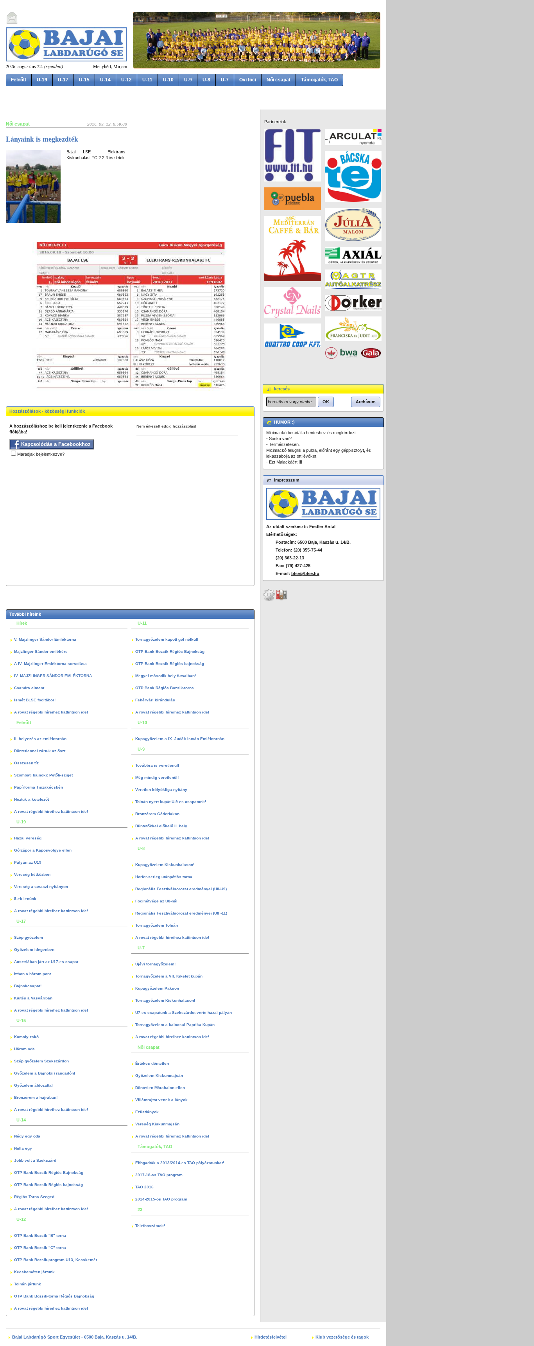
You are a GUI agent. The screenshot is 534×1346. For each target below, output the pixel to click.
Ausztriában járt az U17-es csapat (46, 962)
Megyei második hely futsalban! (165, 676)
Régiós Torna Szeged (34, 1197)
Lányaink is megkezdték (42, 139)
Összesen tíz (26, 763)
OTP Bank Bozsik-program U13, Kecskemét (55, 1260)
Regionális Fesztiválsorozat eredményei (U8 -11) (181, 913)
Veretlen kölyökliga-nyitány (161, 789)
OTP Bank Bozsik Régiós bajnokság (48, 1184)
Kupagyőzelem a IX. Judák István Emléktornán (179, 739)
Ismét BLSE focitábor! (35, 700)
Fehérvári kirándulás (155, 700)
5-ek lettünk (25, 899)
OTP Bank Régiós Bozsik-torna (164, 688)
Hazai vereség (27, 838)
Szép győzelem (28, 937)
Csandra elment (29, 688)
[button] (326, 402)
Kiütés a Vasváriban (33, 998)
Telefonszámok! (150, 1226)
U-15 (84, 80)
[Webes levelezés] (12, 22)
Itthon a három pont (32, 974)
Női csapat (278, 80)
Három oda (24, 1049)
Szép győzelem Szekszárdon (41, 1061)
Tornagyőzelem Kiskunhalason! (165, 1000)
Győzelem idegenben (34, 949)
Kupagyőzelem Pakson (157, 988)
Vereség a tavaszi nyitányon (41, 886)
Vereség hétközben (32, 874)
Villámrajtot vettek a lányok (161, 1100)
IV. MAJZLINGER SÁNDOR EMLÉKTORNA (53, 676)
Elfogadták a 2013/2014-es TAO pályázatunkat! (179, 1163)
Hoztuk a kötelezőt (31, 799)
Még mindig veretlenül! (157, 777)
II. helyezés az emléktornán (40, 739)
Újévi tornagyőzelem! (155, 964)
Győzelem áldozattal (33, 1085)
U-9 (188, 80)
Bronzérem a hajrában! (35, 1097)
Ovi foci (247, 80)
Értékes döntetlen (152, 1063)
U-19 (42, 80)
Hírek (21, 623)
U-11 (147, 80)
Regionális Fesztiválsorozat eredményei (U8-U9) (181, 889)
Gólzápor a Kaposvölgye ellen (43, 850)
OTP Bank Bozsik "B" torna (40, 1235)
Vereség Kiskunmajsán (157, 1124)
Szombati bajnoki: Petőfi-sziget (43, 775)
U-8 (206, 80)
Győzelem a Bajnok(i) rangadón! (44, 1073)
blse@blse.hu (305, 573)
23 (140, 1209)
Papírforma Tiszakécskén (38, 787)
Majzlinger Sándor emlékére (41, 651)
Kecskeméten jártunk (34, 1272)
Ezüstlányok (147, 1112)
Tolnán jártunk (27, 1284)
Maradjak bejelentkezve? (41, 454)
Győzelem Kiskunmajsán (159, 1075)
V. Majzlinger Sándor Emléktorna (45, 639)
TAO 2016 (144, 1187)
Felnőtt (18, 80)
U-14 (105, 80)
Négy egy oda (27, 1136)
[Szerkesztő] (269, 599)
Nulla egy (23, 1148)
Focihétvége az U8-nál (156, 901)
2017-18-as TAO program (159, 1175)
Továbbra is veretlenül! (157, 765)
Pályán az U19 (27, 862)
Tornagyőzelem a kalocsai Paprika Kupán (175, 1025)
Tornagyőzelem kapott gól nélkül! (166, 639)
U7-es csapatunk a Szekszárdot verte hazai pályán (183, 1012)
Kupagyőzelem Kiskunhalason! (164, 865)
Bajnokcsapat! (27, 986)
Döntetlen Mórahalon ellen (160, 1087)
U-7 (225, 80)
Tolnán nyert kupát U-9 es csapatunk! (170, 802)
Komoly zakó (26, 1037)
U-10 (168, 80)
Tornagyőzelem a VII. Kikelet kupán (168, 976)
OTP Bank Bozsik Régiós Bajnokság (48, 1172)
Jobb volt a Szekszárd (35, 1160)
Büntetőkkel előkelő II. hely (161, 826)
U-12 (126, 80)
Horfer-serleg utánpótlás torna (163, 877)
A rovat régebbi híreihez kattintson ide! (51, 712)
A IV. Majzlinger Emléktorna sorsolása (50, 663)
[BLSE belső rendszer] (281, 599)
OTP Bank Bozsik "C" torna (40, 1247)
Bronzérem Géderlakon (157, 814)
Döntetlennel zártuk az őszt (39, 751)
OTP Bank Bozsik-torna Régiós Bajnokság (54, 1296)
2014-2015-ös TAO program (161, 1199)
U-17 (63, 80)
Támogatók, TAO (319, 80)
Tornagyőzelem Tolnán (156, 925)
